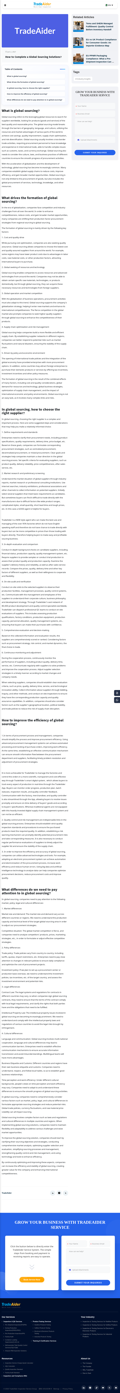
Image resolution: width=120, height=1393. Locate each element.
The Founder (87, 1366)
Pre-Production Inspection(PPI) (15, 1333)
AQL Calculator (10, 1366)
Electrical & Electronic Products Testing (44, 1332)
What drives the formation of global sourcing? (25, 82)
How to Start (87, 1373)
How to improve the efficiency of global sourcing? (27, 94)
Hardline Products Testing (42, 1325)
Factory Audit (9, 1337)
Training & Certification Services (44, 1341)
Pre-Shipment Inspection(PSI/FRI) (16, 1325)
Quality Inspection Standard (14, 1369)
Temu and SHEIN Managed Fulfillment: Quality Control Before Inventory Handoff (100, 26)
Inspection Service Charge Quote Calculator (19, 1363)
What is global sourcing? (17, 76)
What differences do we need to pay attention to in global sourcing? (34, 100)
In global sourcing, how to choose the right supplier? (28, 88)
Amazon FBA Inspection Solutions (16, 1351)
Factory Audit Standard (12, 1372)
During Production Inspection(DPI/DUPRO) (13, 1329)
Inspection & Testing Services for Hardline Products (100, 1321)
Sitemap (56, 1389)
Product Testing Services (42, 1321)
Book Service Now (32, 1279)
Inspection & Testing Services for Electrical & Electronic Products (98, 1329)
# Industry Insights (83, 79)
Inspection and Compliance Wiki (15, 1376)
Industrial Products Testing (42, 1337)
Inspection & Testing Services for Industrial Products (97, 1335)
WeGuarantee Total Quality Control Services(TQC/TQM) (16, 1346)
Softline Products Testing (42, 1328)
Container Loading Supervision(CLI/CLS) (12, 1341)
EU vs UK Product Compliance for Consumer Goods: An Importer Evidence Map (101, 42)
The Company (87, 1363)
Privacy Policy (68, 1389)
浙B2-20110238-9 (45, 1389)
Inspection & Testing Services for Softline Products (100, 1325)
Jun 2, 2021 (11, 52)
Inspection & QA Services (13, 1321)
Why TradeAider (88, 1370)
